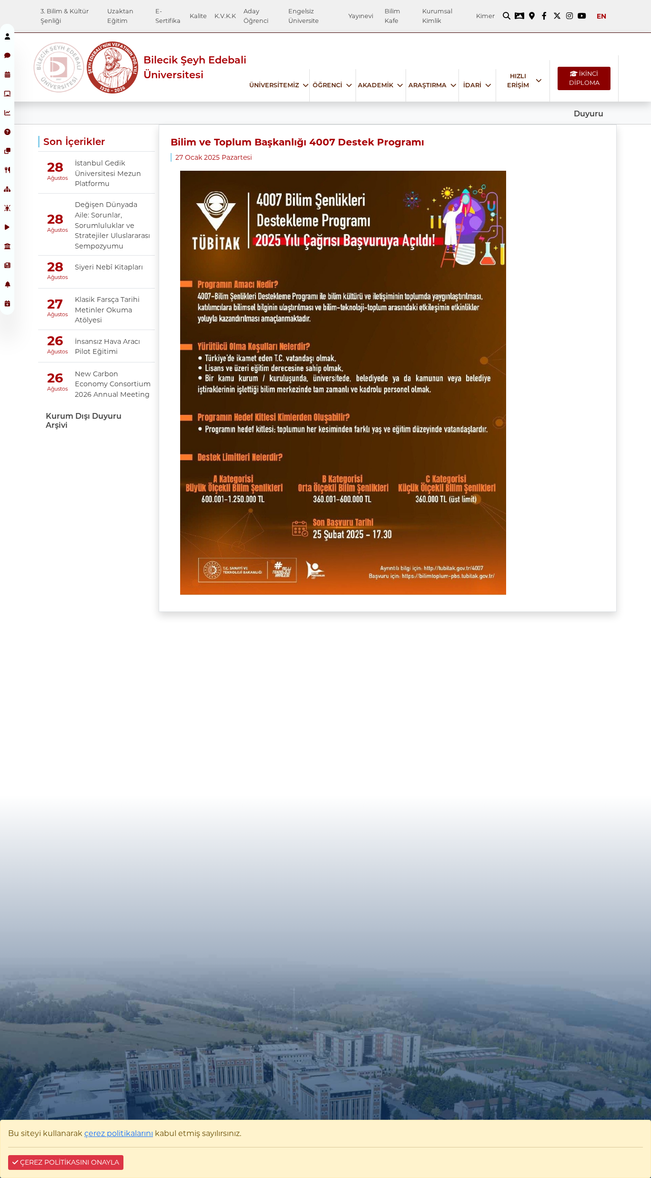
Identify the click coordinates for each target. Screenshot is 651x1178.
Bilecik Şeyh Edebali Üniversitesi (194, 67)
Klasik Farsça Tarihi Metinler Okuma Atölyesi (107, 309)
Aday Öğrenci (256, 16)
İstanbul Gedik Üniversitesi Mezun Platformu (108, 173)
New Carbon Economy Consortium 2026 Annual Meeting (113, 384)
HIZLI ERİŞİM (518, 80)
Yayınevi (360, 16)
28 (55, 167)
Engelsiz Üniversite (303, 16)
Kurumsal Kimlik (437, 16)
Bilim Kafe (392, 16)
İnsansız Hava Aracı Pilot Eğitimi (107, 346)
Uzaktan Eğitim (120, 16)
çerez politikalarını (118, 1133)
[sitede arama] (506, 16)
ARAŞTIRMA (427, 85)
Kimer (485, 16)
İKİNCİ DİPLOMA (584, 78)
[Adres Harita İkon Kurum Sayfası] (532, 16)
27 (55, 304)
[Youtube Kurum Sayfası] (582, 16)
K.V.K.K (225, 16)
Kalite (198, 16)
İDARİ (472, 85)
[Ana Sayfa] (59, 67)
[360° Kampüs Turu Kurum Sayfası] (519, 16)
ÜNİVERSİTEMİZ (274, 85)
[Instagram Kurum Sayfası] (569, 16)
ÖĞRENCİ (327, 85)
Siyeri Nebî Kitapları (109, 267)
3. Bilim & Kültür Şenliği (65, 16)
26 (55, 341)
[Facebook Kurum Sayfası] (544, 16)
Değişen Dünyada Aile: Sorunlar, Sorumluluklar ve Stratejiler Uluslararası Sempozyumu (112, 225)
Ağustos (54, 178)
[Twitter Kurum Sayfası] (557, 16)
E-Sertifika (168, 16)
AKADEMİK (375, 85)
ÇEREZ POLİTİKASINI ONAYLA (68, 1162)
